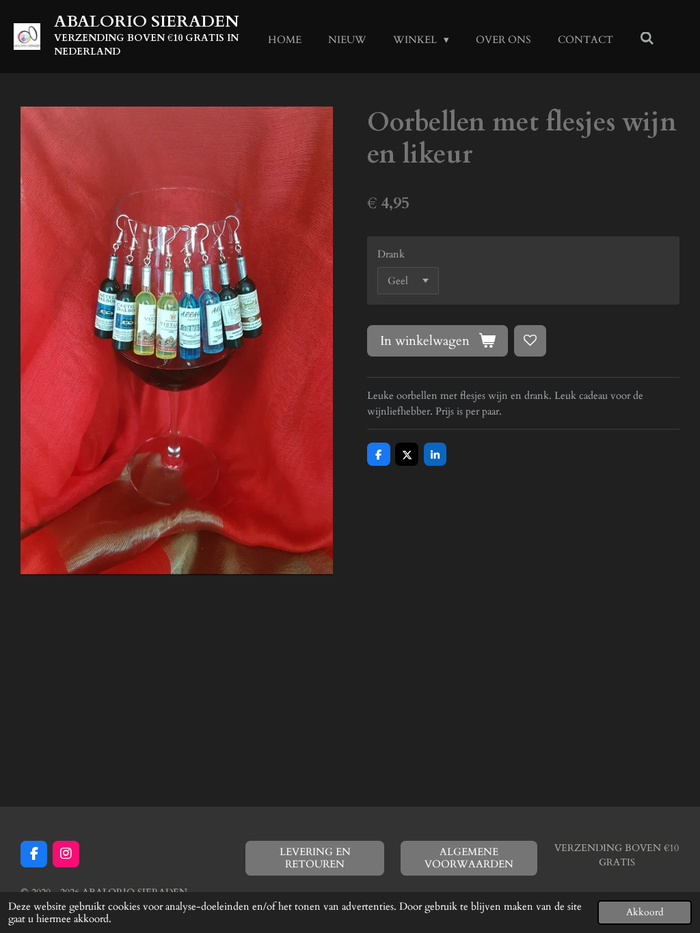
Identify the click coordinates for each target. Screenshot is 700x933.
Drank (391, 254)
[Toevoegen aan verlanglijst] (530, 341)
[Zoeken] (647, 39)
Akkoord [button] (644, 912)
